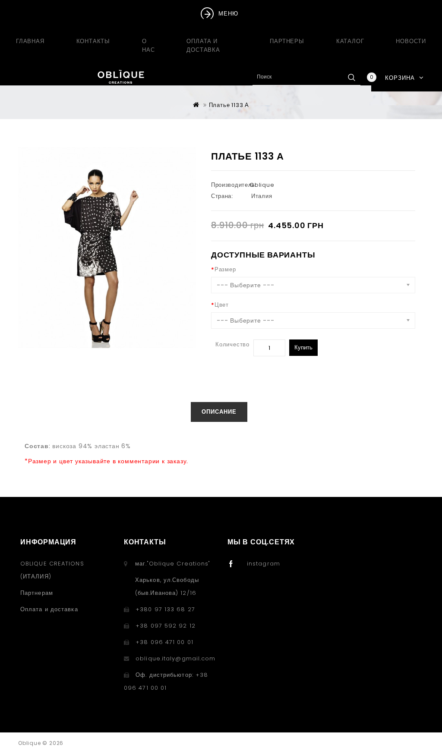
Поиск (351, 77)
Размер (225, 269)
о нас (148, 45)
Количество (232, 344)
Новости (411, 41)
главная (30, 41)
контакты (93, 41)
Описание (219, 412)
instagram (263, 563)
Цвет (222, 305)
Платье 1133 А (229, 105)
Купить (303, 347)
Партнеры (287, 41)
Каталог (350, 41)
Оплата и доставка (203, 45)
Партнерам (36, 593)
